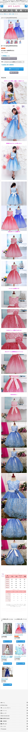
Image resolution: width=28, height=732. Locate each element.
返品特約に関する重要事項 (8, 64)
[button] (1, 6)
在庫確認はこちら (6, 55)
